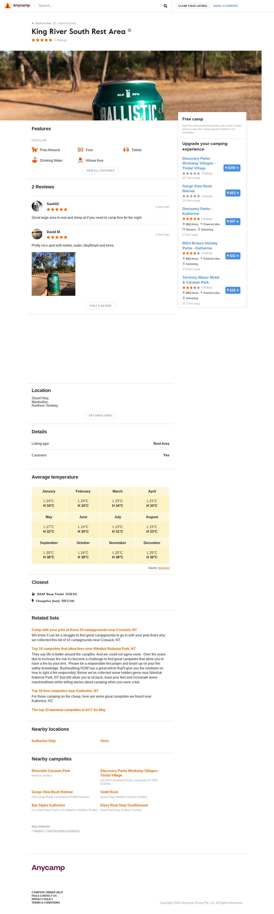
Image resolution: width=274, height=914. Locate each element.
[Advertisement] (100, 349)
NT (54, 23)
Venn (104, 741)
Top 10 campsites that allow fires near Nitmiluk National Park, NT (84, 649)
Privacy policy (42, 899)
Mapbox (39, 830)
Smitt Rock (109, 792)
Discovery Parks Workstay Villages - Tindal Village (129, 773)
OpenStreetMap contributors (63, 830)
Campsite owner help (47, 892)
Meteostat (163, 567)
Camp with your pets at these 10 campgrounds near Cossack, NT (84, 630)
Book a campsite (226, 5)
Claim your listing (192, 5)
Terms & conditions (46, 902)
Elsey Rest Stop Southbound (124, 805)
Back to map (43, 23)
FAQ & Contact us (44, 895)
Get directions (100, 415)
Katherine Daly (67, 23)
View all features (100, 170)
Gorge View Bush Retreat (52, 792)
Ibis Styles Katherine (48, 805)
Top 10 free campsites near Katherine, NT (65, 691)
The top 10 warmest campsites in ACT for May (69, 710)
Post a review (100, 305)
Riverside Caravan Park (51, 771)
